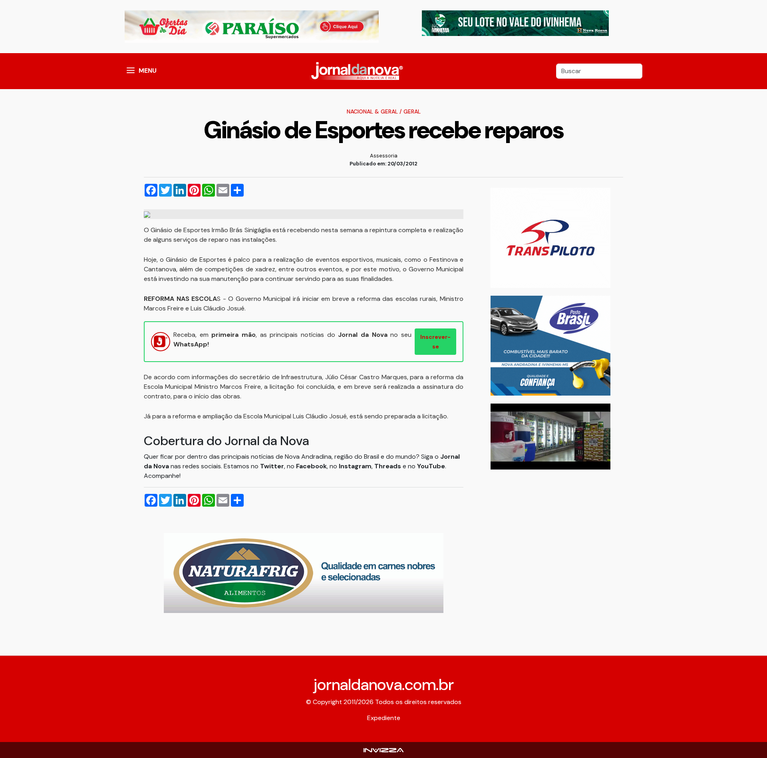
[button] (131, 71)
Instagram (355, 466)
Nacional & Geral (372, 111)
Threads (388, 466)
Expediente (383, 718)
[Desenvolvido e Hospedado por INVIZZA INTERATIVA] (383, 750)
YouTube (431, 466)
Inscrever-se (435, 341)
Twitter (272, 466)
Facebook (311, 466)
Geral (412, 111)
